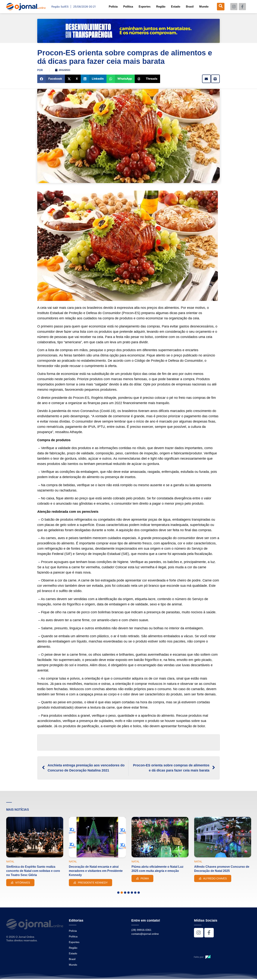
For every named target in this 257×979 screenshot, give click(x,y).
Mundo (203, 6)
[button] (51, 79)
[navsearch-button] (220, 6)
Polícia (113, 6)
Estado (175, 6)
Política (128, 6)
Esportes (145, 6)
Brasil (190, 6)
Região (160, 6)
